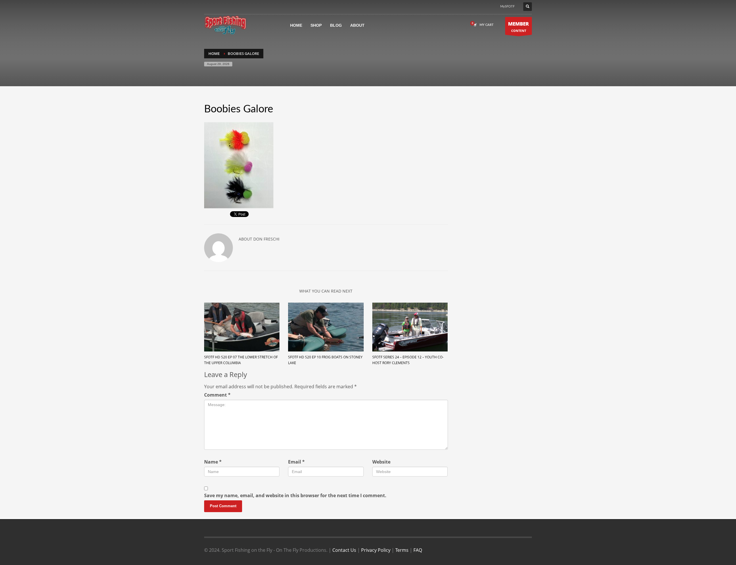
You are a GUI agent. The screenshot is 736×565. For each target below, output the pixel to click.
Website (381, 462)
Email (296, 462)
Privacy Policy (375, 550)
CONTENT (518, 26)
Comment (217, 395)
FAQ (417, 550)
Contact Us (344, 550)
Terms (402, 550)
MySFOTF (507, 6)
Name (213, 462)
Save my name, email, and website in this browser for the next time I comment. (295, 495)
